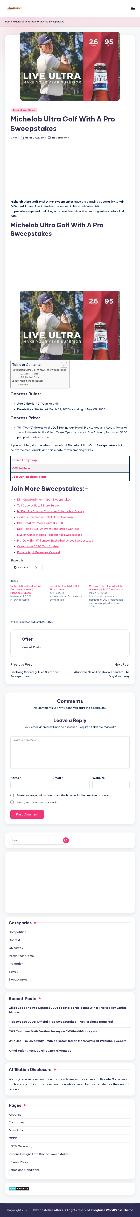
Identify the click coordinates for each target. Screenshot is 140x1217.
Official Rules (21, 468)
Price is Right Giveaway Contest (38, 552)
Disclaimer (16, 1130)
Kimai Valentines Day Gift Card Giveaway (40, 1050)
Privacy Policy (18, 1162)
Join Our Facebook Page (29, 476)
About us (15, 1114)
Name (15, 778)
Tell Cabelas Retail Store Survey (38, 505)
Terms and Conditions (24, 1170)
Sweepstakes (18, 979)
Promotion (16, 964)
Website (98, 778)
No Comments (60, 137)
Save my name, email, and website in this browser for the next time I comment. (64, 795)
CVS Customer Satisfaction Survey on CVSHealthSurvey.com (54, 1031)
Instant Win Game (24, 110)
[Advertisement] (70, 171)
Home (8, 21)
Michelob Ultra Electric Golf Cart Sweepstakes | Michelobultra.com (25, 589)
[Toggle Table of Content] (62, 365)
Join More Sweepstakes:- (29, 380)
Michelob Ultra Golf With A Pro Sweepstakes (40, 369)
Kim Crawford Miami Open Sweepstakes (44, 499)
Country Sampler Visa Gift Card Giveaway (45, 517)
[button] (31, 647)
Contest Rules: (31, 373)
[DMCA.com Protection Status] (19, 1188)
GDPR (13, 1138)
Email (58, 778)
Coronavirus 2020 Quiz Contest (38, 546)
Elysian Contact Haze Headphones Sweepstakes (49, 534)
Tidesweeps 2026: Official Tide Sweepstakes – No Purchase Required (61, 1022)
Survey (13, 972)
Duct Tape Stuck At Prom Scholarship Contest (48, 528)
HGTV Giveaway (20, 1146)
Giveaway (16, 948)
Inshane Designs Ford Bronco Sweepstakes (39, 1154)
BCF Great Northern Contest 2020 (40, 523)
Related (24, 384)
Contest (14, 940)
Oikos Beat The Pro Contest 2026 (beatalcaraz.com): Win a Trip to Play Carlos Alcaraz (68, 1010)
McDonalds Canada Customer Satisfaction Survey (50, 511)
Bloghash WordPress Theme (112, 1210)
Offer (27, 639)
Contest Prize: (32, 377)
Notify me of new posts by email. (37, 802)
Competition (17, 932)
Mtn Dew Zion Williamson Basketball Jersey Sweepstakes (55, 540)
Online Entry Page (25, 460)
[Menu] (133, 8)
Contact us (16, 1122)
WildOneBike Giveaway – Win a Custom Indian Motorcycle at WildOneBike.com (67, 1041)
